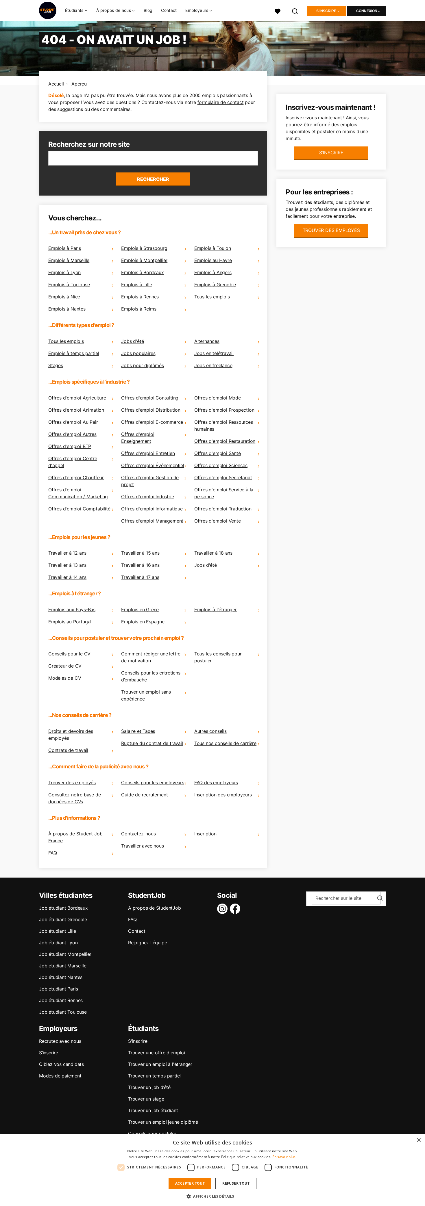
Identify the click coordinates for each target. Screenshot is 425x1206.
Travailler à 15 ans (140, 553)
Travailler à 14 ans (67, 577)
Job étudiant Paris (58, 989)
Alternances (206, 341)
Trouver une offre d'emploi (156, 1053)
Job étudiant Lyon (58, 942)
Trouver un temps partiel (154, 1076)
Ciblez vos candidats (61, 1064)
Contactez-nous (138, 834)
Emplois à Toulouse (69, 284)
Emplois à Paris (64, 248)
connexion (366, 11)
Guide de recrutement (144, 795)
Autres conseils (210, 731)
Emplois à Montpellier (144, 260)
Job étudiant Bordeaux (63, 908)
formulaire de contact (220, 102)
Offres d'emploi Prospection (224, 410)
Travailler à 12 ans (67, 553)
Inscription (205, 834)
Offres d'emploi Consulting (149, 398)
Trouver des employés (72, 782)
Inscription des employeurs (223, 795)
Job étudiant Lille (57, 931)
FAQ (52, 853)
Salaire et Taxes (138, 731)
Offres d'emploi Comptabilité (79, 509)
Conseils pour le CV (69, 654)
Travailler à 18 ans (213, 553)
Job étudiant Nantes (60, 977)
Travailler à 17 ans (140, 577)
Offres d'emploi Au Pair (73, 422)
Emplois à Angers (213, 272)
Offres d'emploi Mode (217, 398)
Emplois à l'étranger (215, 609)
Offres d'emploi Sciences (220, 465)
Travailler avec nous (142, 846)
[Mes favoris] (278, 10)
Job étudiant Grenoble (63, 919)
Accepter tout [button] (190, 1183)
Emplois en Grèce (140, 609)
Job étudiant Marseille (62, 966)
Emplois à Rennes (140, 297)
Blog (148, 10)
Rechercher (153, 179)
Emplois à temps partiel (73, 353)
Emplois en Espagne (142, 622)
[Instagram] (223, 909)
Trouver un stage (146, 1099)
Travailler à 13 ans (67, 565)
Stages (55, 365)
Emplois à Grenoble (215, 284)
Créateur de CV (65, 666)
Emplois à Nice (64, 297)
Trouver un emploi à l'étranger (160, 1064)
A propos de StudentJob (154, 908)
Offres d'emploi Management (152, 521)
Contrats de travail (68, 750)
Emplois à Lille (136, 284)
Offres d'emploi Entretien (148, 453)
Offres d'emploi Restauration (224, 441)
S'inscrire (326, 11)
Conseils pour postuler (152, 1133)
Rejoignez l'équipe (147, 942)
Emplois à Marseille (68, 260)
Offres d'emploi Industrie (147, 496)
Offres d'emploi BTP (69, 446)
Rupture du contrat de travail (152, 743)
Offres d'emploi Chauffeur (76, 477)
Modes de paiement (60, 1076)
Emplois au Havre (213, 260)
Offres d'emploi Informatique (151, 509)
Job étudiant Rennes (61, 1000)
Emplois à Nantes (67, 309)
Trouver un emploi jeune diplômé (163, 1122)
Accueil (56, 84)
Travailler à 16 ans (140, 565)
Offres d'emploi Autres (72, 434)
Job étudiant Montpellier (65, 954)
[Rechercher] (295, 10)
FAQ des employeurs (216, 782)
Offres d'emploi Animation (76, 410)
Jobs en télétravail (214, 353)
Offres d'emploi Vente (217, 521)
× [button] (418, 1140)
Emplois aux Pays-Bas (71, 609)
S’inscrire (48, 1053)
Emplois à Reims (138, 309)
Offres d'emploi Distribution (150, 410)
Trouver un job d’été (149, 1087)
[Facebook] (236, 909)
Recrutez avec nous (60, 1041)
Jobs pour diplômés (142, 365)
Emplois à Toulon (212, 248)
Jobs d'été (132, 341)
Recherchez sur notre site (89, 144)
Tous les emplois (212, 297)
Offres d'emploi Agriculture (77, 398)
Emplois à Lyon (64, 272)
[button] (212, 1196)
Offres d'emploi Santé (217, 453)
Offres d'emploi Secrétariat (223, 477)
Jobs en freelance (213, 365)
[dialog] (212, 1170)
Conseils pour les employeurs (152, 782)
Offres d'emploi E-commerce (152, 422)
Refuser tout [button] (236, 1183)
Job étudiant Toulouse (63, 1012)
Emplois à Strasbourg (144, 248)
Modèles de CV (64, 678)
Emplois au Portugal (69, 622)
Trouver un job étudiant (153, 1110)
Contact (169, 10)
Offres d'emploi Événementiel (152, 465)
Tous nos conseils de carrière (225, 743)
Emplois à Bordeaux (142, 272)
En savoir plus (284, 1156)
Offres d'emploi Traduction (223, 509)
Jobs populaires (138, 353)
